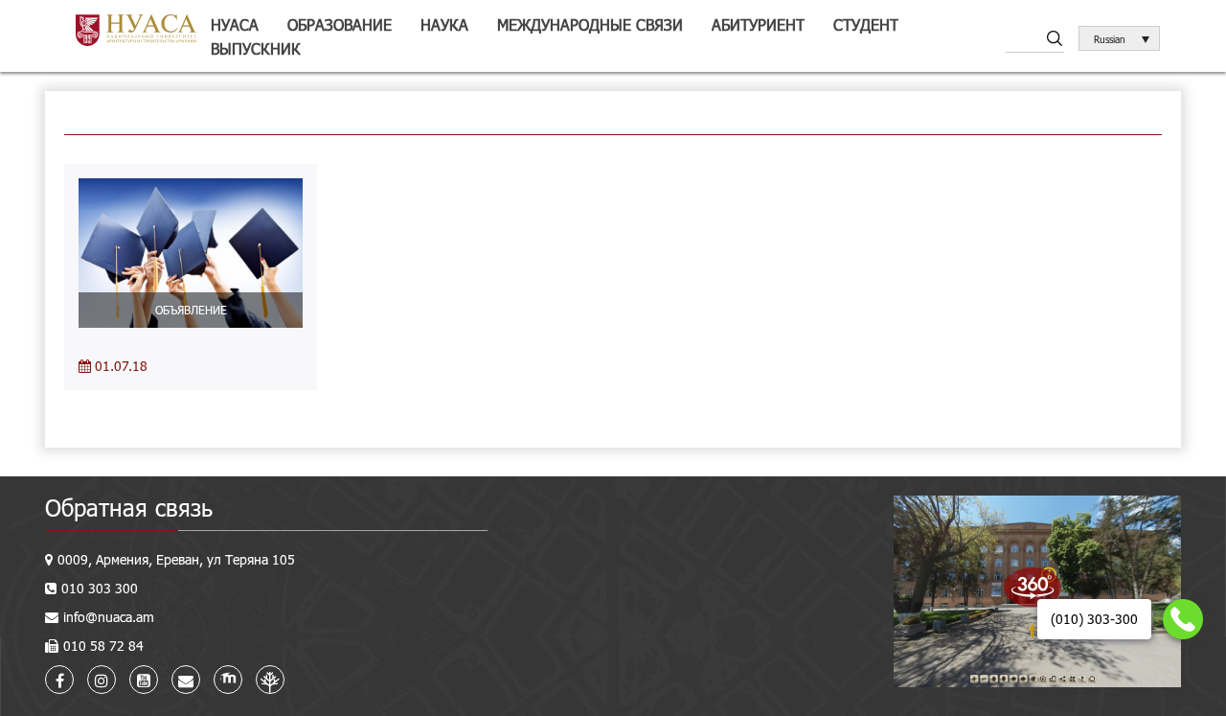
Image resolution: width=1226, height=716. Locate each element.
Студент (865, 24)
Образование (339, 24)
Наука (444, 24)
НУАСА (235, 24)
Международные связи (590, 24)
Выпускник (256, 48)
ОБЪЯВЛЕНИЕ (191, 309)
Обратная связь (129, 507)
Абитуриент (758, 24)
